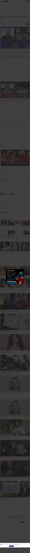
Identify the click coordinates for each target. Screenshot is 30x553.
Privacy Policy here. (17, 544)
